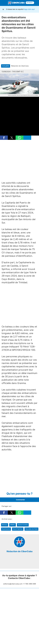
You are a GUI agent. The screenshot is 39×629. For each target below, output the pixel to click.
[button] (4, 138)
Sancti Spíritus (17, 529)
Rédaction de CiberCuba (19, 551)
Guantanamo (6, 529)
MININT (12, 524)
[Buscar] (37, 3)
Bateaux (4, 524)
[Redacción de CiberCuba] (19, 547)
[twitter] (18, 562)
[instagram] (21, 562)
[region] (19, 161)
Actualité (5, 66)
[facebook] (14, 562)
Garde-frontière (23, 524)
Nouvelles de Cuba (31, 529)
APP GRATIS (29, 2)
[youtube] (24, 562)
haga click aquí (29, 9)
